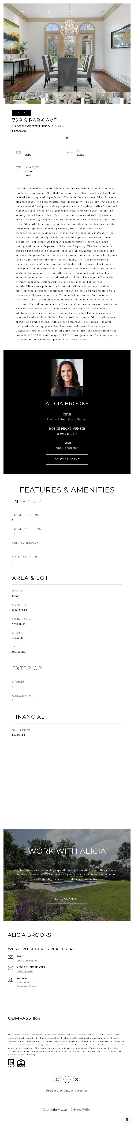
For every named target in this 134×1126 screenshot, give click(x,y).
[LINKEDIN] (67, 1079)
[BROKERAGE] (76, 1079)
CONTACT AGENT (67, 459)
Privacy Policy (81, 1109)
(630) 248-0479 (67, 433)
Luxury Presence (76, 1090)
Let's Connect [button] (67, 898)
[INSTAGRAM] (57, 1079)
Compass (82, 1035)
